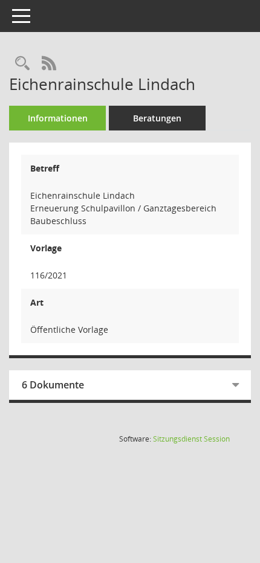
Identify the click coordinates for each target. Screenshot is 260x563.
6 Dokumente (53, 384)
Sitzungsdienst (191, 439)
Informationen (58, 118)
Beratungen (157, 118)
